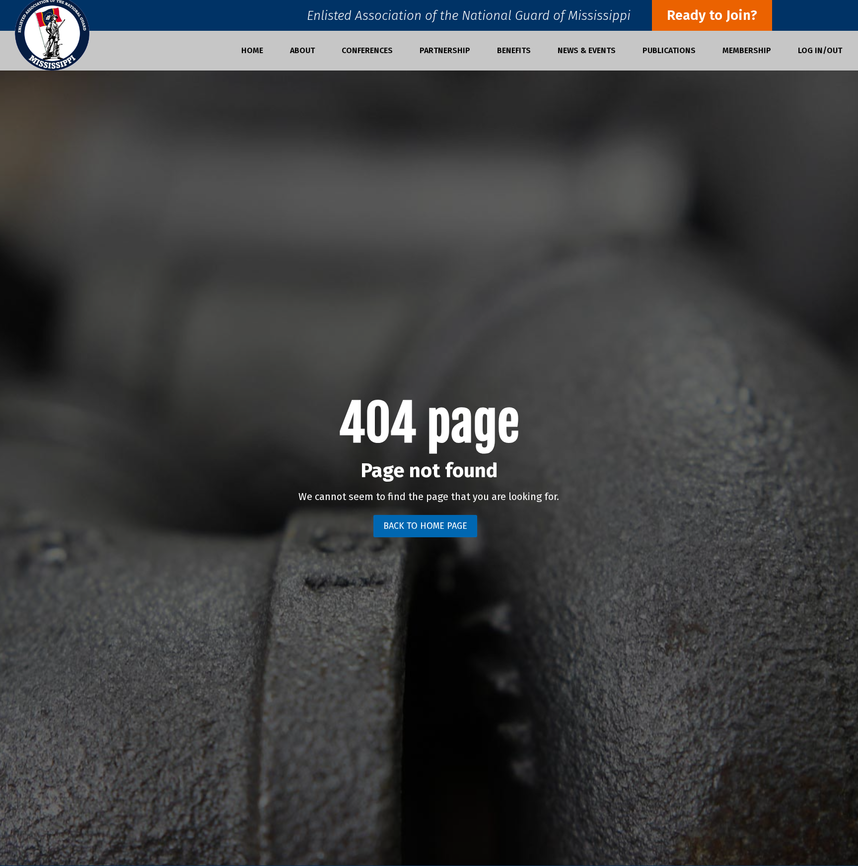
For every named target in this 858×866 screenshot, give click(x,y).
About (302, 51)
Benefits (514, 51)
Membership (746, 51)
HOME (252, 51)
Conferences (367, 51)
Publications (669, 51)
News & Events (587, 51)
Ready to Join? (712, 15)
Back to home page (425, 525)
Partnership (445, 51)
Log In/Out (820, 51)
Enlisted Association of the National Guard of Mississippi (469, 18)
